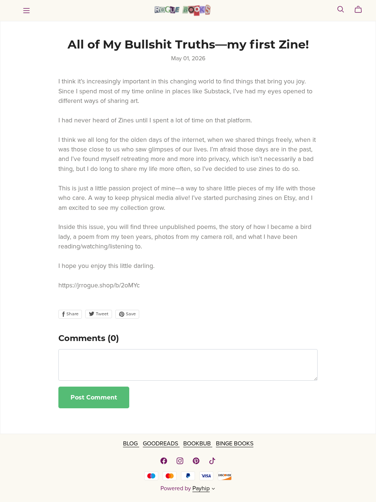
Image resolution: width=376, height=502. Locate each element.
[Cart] (361, 9)
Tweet (102, 313)
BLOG (131, 443)
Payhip (201, 488)
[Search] (340, 9)
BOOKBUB (197, 443)
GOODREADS (161, 443)
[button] (213, 489)
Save (130, 313)
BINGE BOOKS (234, 443)
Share (72, 313)
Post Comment (93, 397)
